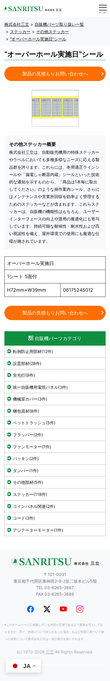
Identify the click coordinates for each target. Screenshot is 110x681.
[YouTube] (63, 609)
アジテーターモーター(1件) (38, 530)
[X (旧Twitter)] (46, 609)
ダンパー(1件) (25, 470)
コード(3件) (24, 518)
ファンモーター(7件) (32, 446)
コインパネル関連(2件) (34, 506)
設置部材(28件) (27, 363)
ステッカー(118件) (30, 494)
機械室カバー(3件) (30, 398)
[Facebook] (30, 609)
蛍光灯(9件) (24, 375)
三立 (50, 651)
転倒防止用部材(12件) (33, 351)
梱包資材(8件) (26, 410)
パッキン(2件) (26, 458)
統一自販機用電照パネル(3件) (40, 387)
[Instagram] (79, 609)
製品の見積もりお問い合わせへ (55, 74)
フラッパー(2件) (28, 434)
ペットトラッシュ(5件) (34, 422)
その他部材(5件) (28, 482)
